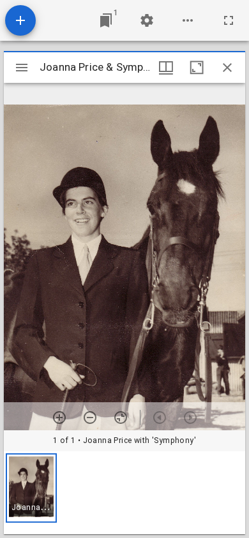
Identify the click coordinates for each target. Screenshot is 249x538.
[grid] (124, 492)
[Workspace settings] (147, 20)
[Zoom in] (59, 417)
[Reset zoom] (120, 417)
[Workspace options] (187, 20)
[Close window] (227, 67)
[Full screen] (228, 20)
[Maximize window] (196, 67)
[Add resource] (20, 20)
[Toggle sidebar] (21, 67)
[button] (31, 488)
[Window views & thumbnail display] (166, 67)
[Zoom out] (90, 417)
